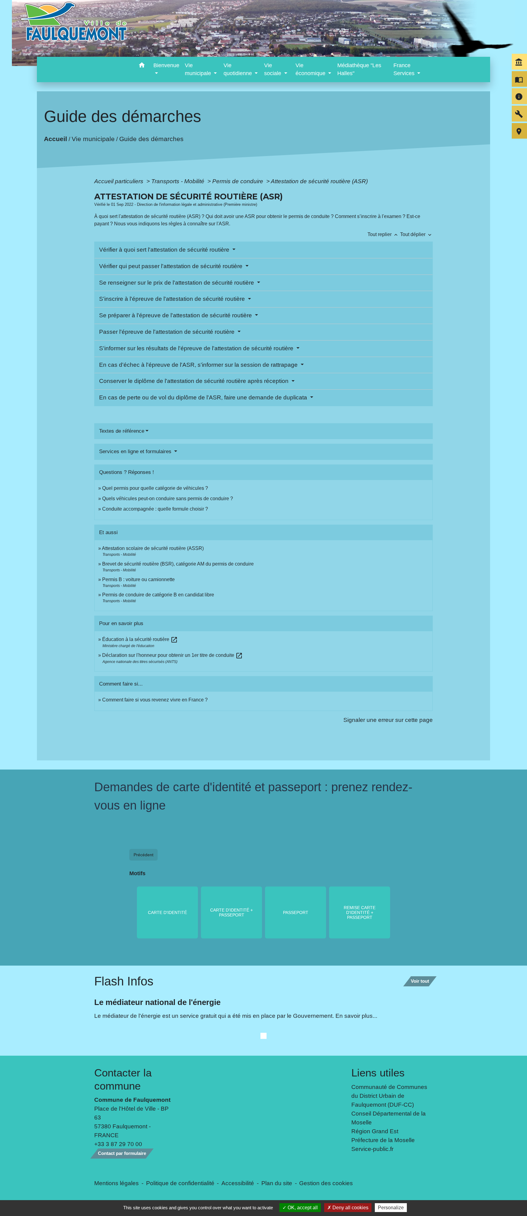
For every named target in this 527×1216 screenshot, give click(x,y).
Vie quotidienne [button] (238, 69)
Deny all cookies (349, 1207)
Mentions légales (116, 1183)
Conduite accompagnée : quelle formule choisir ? (155, 509)
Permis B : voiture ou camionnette (138, 579)
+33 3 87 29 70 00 (118, 1144)
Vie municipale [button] (199, 69)
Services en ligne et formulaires (136, 451)
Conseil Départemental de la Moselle (388, 1118)
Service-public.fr (372, 1148)
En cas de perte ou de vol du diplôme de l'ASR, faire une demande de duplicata (204, 397)
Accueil (55, 138)
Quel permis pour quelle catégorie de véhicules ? (155, 488)
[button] (142, 66)
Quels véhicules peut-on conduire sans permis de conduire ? (167, 498)
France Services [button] (404, 69)
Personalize (391, 1207)
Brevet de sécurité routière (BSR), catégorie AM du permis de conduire (178, 563)
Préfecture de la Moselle (383, 1140)
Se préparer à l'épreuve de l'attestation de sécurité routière (176, 315)
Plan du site (276, 1183)
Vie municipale (93, 138)
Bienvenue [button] (166, 65)
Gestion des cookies (326, 1183)
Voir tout (420, 981)
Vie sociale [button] (273, 69)
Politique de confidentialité (180, 1183)
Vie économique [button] (311, 69)
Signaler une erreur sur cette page (388, 719)
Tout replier (383, 234)
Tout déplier (416, 234)
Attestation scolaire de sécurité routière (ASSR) (153, 548)
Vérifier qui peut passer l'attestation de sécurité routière (171, 266)
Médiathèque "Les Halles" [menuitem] (359, 69)
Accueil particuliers (119, 181)
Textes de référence (121, 431)
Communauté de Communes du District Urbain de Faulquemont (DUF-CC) (389, 1095)
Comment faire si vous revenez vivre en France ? (155, 699)
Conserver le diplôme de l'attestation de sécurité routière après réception (194, 381)
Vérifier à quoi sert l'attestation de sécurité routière (165, 249)
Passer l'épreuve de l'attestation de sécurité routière (167, 332)
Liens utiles (378, 1073)
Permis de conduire (238, 181)
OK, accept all (302, 1207)
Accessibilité (237, 1183)
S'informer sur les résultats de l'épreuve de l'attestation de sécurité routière (197, 348)
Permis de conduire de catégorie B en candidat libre (158, 594)
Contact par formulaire (122, 1153)
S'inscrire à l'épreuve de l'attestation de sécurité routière (172, 299)
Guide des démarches (151, 138)
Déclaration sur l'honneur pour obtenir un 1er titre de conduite (172, 655)
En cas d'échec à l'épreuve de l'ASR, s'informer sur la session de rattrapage (199, 365)
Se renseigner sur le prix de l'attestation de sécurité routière (177, 282)
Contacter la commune (123, 1079)
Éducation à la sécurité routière (140, 639)
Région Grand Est (374, 1131)
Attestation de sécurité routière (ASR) (319, 181)
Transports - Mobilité (178, 181)
